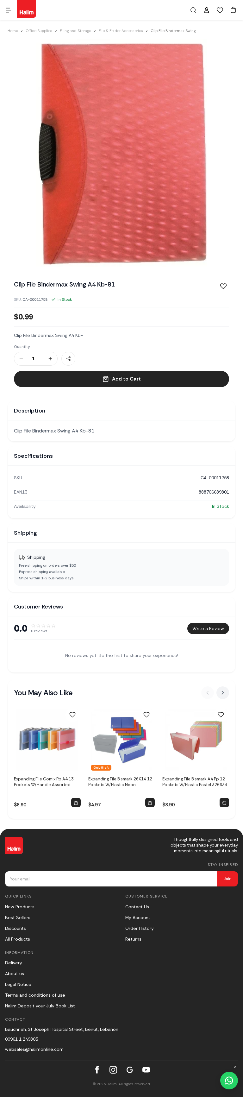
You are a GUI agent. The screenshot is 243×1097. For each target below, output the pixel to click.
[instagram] (113, 1070)
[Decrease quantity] (21, 359)
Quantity (22, 346)
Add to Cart (126, 378)
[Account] (206, 10)
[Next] (222, 692)
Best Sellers (17, 917)
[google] (130, 1070)
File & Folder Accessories (121, 30)
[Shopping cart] (233, 10)
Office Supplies (39, 30)
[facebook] (97, 1070)
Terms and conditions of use (35, 995)
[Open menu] (8, 10)
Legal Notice (18, 984)
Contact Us (137, 907)
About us (14, 973)
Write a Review (208, 628)
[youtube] (146, 1070)
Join (227, 878)
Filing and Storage (75, 30)
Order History (139, 928)
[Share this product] (68, 359)
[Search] (193, 10)
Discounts (15, 928)
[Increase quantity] (50, 359)
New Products (19, 907)
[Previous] (207, 692)
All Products (17, 939)
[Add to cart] (76, 802)
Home (13, 30)
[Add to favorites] (223, 286)
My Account (137, 917)
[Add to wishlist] (72, 715)
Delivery (13, 963)
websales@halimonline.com (34, 1049)
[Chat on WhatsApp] (229, 1080)
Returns (133, 939)
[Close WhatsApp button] (235, 1067)
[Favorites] (220, 10)
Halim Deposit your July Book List (40, 1006)
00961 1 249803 (21, 1039)
